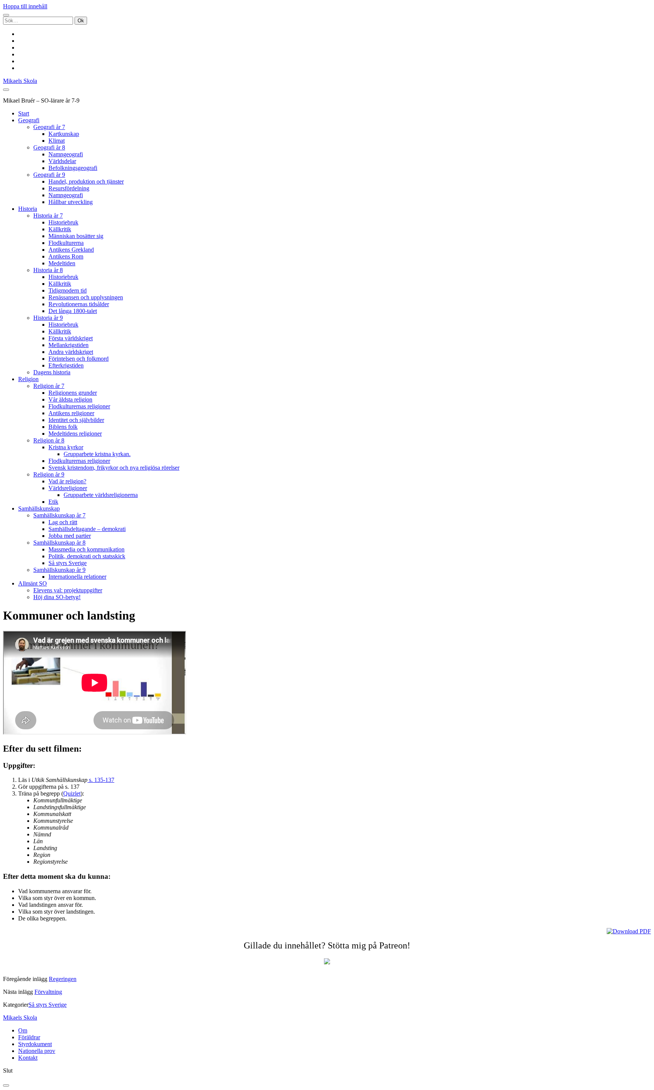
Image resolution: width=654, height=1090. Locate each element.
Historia (27, 209)
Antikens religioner (71, 413)
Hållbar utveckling (70, 202)
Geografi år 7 (49, 127)
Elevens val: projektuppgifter (67, 590)
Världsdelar (62, 161)
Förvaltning (48, 992)
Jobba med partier (69, 536)
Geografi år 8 (49, 147)
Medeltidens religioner (75, 433)
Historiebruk (63, 222)
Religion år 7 (48, 386)
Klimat (56, 140)
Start (23, 113)
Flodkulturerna (66, 243)
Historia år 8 (48, 270)
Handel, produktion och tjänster (86, 181)
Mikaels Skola (20, 81)
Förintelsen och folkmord (78, 358)
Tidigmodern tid (67, 290)
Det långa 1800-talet (72, 311)
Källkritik (59, 229)
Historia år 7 (48, 215)
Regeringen (62, 979)
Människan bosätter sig (75, 236)
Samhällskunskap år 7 (59, 515)
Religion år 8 (48, 440)
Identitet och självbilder (76, 420)
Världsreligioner (67, 488)
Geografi (28, 120)
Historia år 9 (48, 318)
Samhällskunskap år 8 (59, 542)
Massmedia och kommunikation (86, 549)
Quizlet (72, 793)
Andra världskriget (70, 352)
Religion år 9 (48, 474)
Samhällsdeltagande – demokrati (87, 529)
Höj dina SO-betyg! (57, 597)
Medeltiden (61, 263)
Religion (28, 379)
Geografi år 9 (49, 174)
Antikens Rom (65, 256)
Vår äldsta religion (70, 399)
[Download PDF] (629, 931)
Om (22, 1030)
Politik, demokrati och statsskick (86, 556)
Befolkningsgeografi (72, 168)
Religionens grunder (72, 392)
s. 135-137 (100, 780)
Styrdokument (35, 1044)
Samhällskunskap (39, 508)
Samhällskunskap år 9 (59, 570)
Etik (53, 501)
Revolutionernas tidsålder (78, 304)
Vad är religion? (67, 481)
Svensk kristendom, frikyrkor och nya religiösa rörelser (113, 467)
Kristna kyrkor (65, 447)
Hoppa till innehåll (25, 6)
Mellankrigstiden (68, 345)
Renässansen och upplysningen (85, 297)
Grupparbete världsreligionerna (101, 495)
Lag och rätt (62, 522)
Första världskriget (70, 338)
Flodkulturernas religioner (79, 406)
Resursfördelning (68, 188)
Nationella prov (36, 1051)
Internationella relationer (77, 576)
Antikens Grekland (71, 249)
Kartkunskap (63, 134)
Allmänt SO (32, 583)
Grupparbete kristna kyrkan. (97, 454)
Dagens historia (51, 372)
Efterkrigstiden (66, 365)
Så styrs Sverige (67, 563)
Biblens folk (63, 427)
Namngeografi (65, 154)
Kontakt (27, 1057)
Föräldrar (29, 1037)
